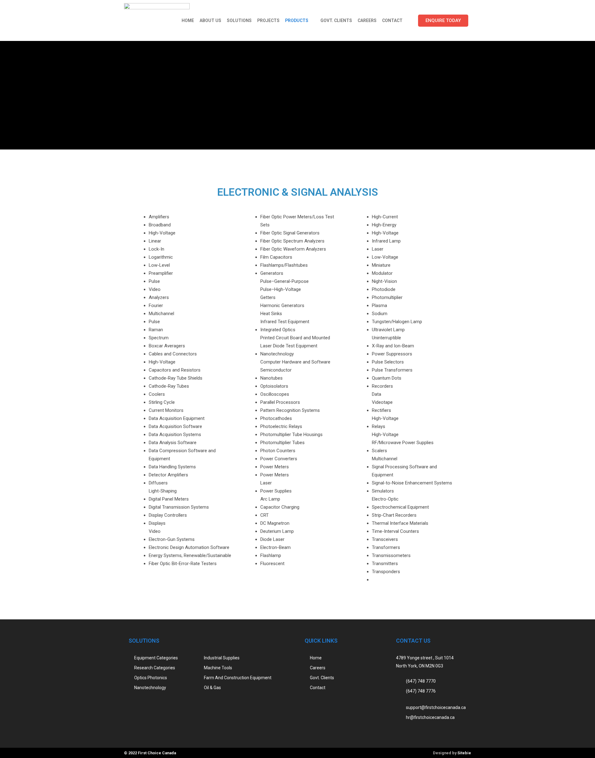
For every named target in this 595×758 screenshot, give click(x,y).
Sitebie (464, 753)
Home (188, 20)
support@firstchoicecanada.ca (436, 707)
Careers (367, 20)
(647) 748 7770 (421, 681)
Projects (268, 20)
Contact (392, 20)
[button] (443, 21)
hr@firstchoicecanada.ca (430, 717)
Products (296, 20)
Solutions (239, 20)
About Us (210, 20)
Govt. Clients (336, 20)
